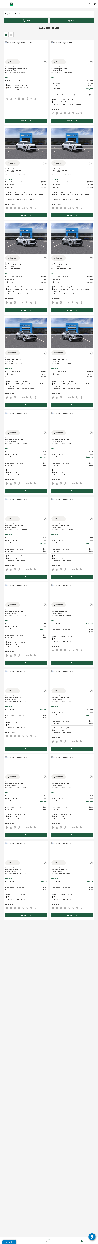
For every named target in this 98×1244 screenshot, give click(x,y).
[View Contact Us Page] (90, 4)
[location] (94, 4)
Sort (28, 21)
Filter (73, 21)
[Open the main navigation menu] (3, 4)
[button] (26, 121)
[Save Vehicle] (45, 62)
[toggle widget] (92, 1236)
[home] (11, 4)
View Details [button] (26, 120)
